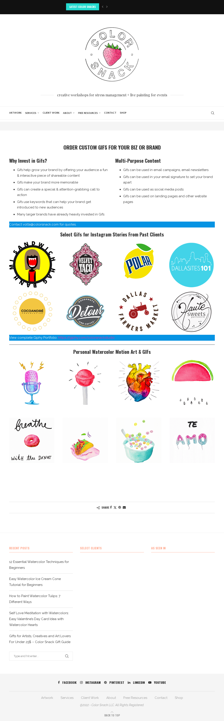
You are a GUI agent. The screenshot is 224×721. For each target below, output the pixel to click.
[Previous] (102, 6)
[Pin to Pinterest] (119, 507)
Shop (123, 112)
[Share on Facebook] (111, 507)
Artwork (15, 112)
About (67, 113)
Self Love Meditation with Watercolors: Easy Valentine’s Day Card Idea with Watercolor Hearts (39, 619)
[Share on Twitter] (115, 507)
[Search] (212, 113)
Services (30, 113)
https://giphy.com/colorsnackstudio (86, 338)
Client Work (51, 112)
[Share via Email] (124, 507)
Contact (110, 112)
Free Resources (88, 113)
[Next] (107, 6)
